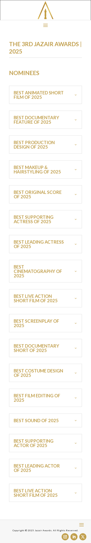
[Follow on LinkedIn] (74, 536)
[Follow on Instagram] (65, 536)
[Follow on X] (82, 536)
